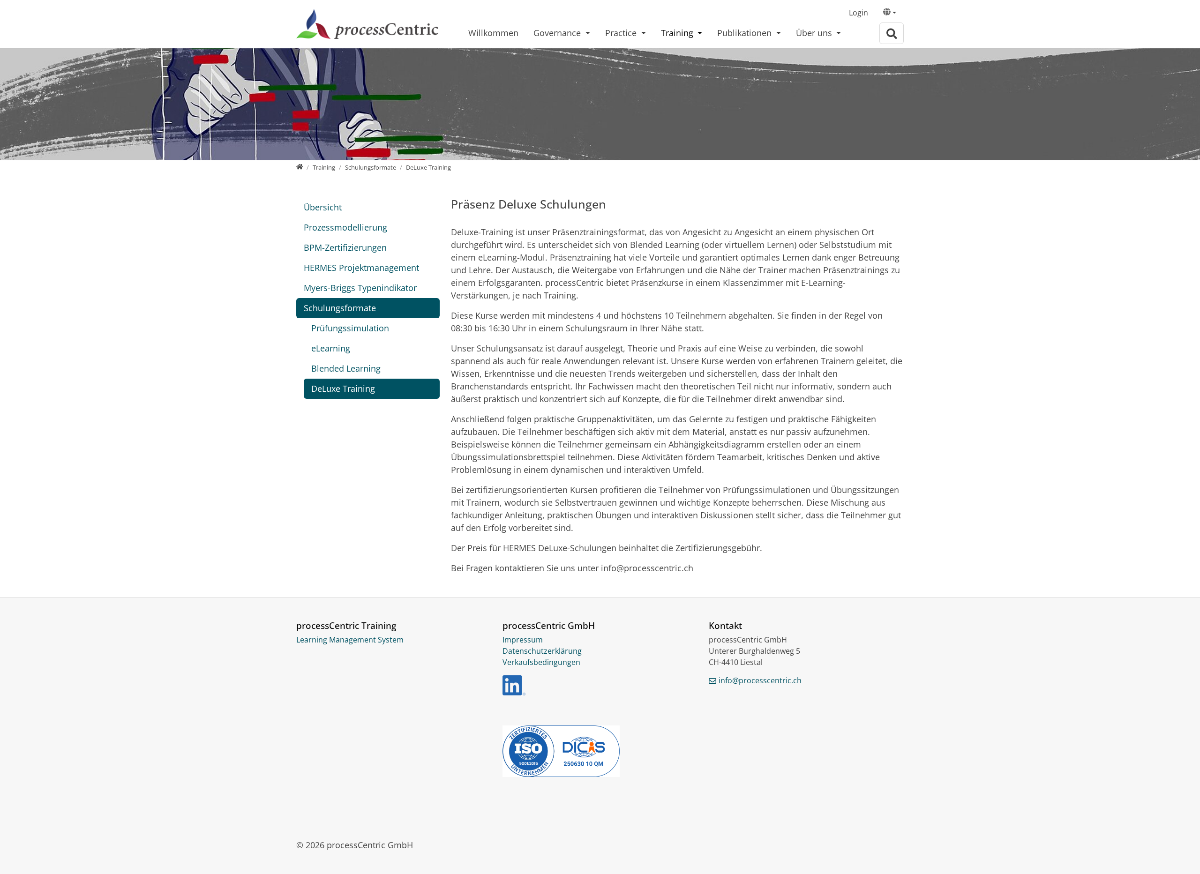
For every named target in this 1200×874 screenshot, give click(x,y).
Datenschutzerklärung (542, 651)
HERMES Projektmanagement (361, 267)
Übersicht (323, 207)
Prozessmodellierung (345, 227)
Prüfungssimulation (350, 328)
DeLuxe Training (343, 388)
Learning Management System (350, 640)
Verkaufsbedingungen (541, 662)
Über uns (815, 32)
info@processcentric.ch (760, 680)
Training (678, 32)
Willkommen (493, 32)
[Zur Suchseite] (891, 33)
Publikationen (745, 32)
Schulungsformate (340, 308)
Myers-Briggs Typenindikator (360, 287)
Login (858, 12)
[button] (890, 13)
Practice (622, 32)
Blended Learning (346, 368)
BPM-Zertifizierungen (345, 247)
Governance (558, 32)
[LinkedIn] (513, 685)
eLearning (330, 348)
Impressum (522, 640)
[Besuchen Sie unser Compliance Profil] (600, 751)
